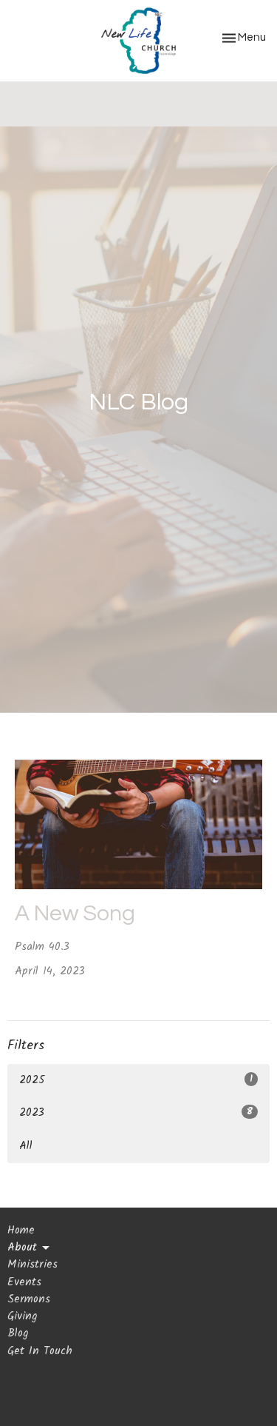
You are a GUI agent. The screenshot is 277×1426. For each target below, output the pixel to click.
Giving (22, 1316)
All (26, 1146)
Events (24, 1282)
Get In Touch (39, 1351)
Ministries (32, 1264)
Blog (17, 1333)
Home (21, 1230)
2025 (136, 1080)
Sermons (28, 1299)
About (22, 1247)
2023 (136, 1113)
